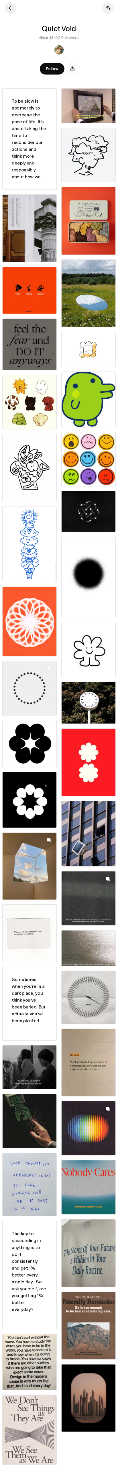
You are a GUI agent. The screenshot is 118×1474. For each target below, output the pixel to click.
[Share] (72, 69)
